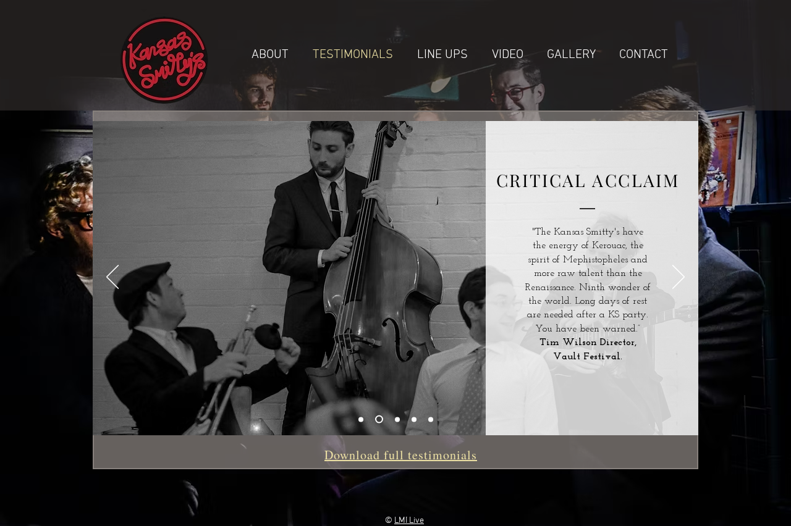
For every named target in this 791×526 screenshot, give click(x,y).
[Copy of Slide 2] (430, 419)
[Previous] (112, 278)
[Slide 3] (414, 419)
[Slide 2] (396, 419)
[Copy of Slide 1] (377, 419)
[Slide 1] (360, 419)
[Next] (678, 278)
